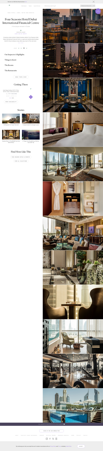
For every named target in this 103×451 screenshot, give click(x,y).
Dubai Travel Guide (20, 76)
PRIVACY (79, 435)
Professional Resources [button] (86, 5)
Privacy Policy (53, 446)
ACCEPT (81, 446)
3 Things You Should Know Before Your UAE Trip (30, 141)
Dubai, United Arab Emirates (25, 12)
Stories (30, 6)
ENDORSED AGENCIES (63, 435)
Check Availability (11, 101)
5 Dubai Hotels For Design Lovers (31, 125)
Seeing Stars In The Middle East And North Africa (11, 141)
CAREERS (42, 435)
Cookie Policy (68, 446)
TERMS (72, 435)
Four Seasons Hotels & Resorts (21, 156)
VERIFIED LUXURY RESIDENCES (29, 435)
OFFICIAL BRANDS (51, 435)
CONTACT (85, 435)
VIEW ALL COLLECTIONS (21, 161)
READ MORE (21, 42)
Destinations (24, 6)
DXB (10, 98)
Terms (59, 446)
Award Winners (37, 6)
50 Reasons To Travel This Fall (11, 125)
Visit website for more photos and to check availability (51, 424)
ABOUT (16, 435)
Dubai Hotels (11, 12)
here (26, 1)
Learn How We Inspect (21, 33)
